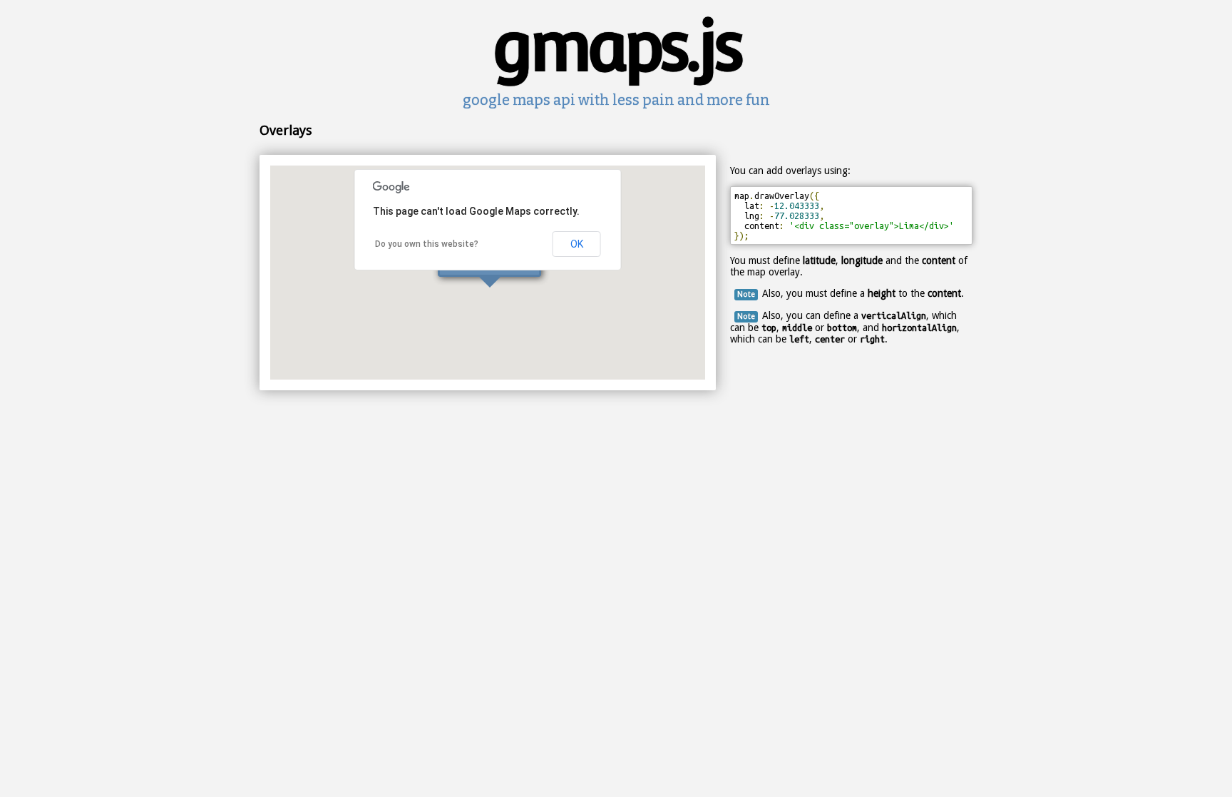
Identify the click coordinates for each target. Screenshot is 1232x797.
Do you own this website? (426, 244)
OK (576, 244)
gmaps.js (616, 46)
